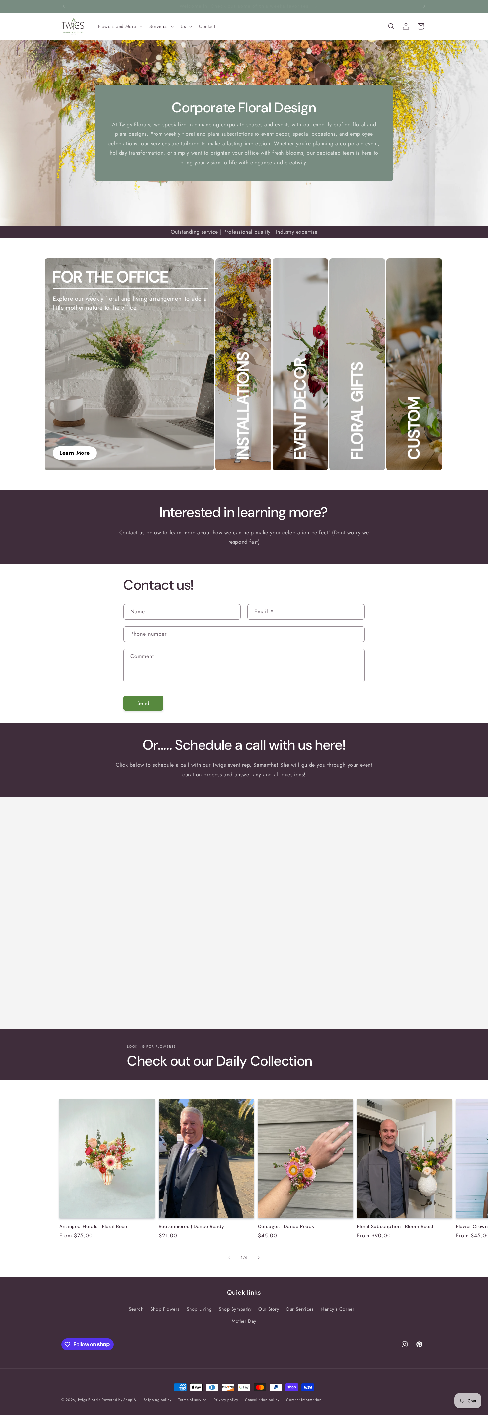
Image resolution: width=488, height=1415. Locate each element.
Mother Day (244, 1320)
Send (143, 703)
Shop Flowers (165, 1309)
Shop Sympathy (235, 1309)
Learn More (74, 453)
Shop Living (199, 1309)
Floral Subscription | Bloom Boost (395, 1226)
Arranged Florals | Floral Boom (94, 1226)
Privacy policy (226, 1399)
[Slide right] (258, 1257)
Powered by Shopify (119, 1399)
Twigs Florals (89, 1399)
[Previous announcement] (63, 6)
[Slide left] (229, 1257)
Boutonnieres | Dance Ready (191, 1226)
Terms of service (192, 1399)
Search (136, 1309)
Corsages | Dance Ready (286, 1226)
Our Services (300, 1309)
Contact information (303, 1399)
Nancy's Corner (337, 1309)
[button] (120, 26)
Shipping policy (158, 1399)
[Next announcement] (424, 6)
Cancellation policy (262, 1399)
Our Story (268, 1309)
